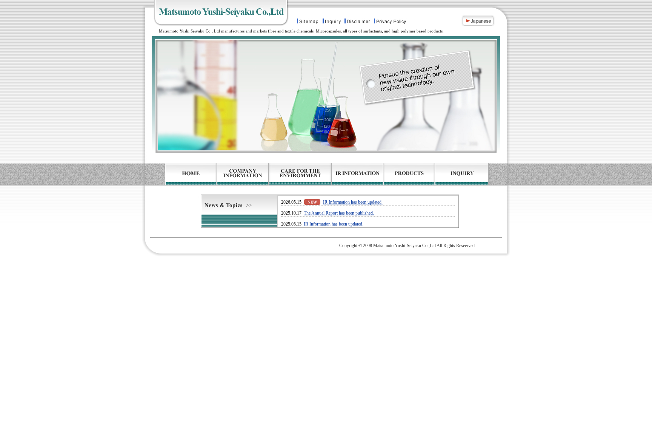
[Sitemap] (309, 22)
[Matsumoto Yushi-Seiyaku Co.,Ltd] (219, 22)
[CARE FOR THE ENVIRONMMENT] (300, 182)
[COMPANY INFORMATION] (243, 182)
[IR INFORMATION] (357, 182)
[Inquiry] (331, 22)
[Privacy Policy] (397, 22)
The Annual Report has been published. (339, 213)
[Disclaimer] (358, 22)
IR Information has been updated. (353, 202)
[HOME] (181, 182)
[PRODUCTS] (409, 182)
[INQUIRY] (470, 182)
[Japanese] (486, 22)
